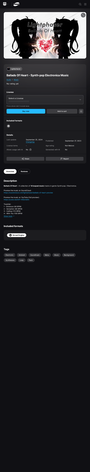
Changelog (30, 142)
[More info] (30, 149)
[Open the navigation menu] (85, 4)
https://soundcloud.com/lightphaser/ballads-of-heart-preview (28, 193)
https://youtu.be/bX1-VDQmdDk (16, 200)
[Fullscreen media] (83, 15)
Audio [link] (9, 80)
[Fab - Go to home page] (16, 4)
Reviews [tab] (24, 171)
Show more (8, 216)
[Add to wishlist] (81, 111)
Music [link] (16, 80)
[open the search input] (80, 4)
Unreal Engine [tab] (18, 235)
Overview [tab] (10, 171)
